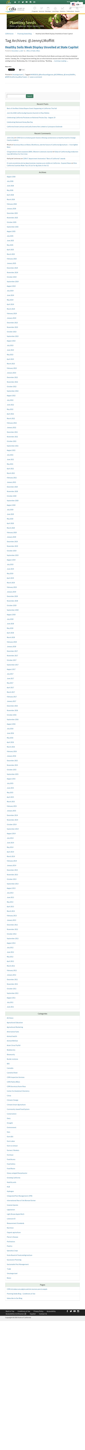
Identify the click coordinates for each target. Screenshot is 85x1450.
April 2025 (10, 249)
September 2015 (12, 774)
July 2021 (10, 455)
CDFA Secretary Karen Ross (16, 1086)
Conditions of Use (24, 1311)
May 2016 (10, 738)
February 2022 (12, 423)
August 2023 (11, 341)
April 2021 (10, 468)
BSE (8, 1064)
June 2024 (10, 295)
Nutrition (10, 1228)
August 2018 (11, 614)
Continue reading (61, 61)
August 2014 (11, 833)
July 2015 (10, 783)
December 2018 (12, 596)
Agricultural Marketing (15, 1027)
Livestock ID (11, 1219)
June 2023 (10, 350)
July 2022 (10, 400)
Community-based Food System (18, 1109)
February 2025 (12, 259)
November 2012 (12, 929)
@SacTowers (22, 77)
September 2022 (12, 391)
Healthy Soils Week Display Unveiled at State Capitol (41, 47)
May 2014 (10, 847)
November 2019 (12, 546)
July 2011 (10, 1002)
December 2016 (12, 706)
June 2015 (10, 788)
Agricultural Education (15, 1022)
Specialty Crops (12, 1251)
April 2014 (10, 852)
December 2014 (12, 815)
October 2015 (11, 769)
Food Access (11, 1159)
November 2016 (12, 710)
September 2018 (12, 610)
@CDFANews (58, 74)
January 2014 (11, 865)
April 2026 (10, 195)
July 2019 (10, 564)
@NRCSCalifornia (11, 77)
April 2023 (10, 359)
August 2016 (11, 724)
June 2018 (10, 624)
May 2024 (10, 300)
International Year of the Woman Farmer (21, 1200)
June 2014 (10, 843)
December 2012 (12, 925)
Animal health (12, 1036)
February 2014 (12, 861)
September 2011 (12, 993)
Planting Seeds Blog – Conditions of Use (21, 1294)
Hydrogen (10, 1191)
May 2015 (10, 792)
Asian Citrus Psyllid (13, 1045)
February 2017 (12, 697)
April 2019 (10, 578)
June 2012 (10, 952)
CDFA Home (9, 34)
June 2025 (10, 240)
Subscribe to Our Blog (14, 1298)
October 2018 (11, 605)
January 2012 (11, 975)
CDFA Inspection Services (15, 1077)
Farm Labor (11, 1141)
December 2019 (12, 541)
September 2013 (12, 884)
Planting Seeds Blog (24, 34)
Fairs (8, 1132)
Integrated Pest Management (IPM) (19, 1196)
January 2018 (11, 646)
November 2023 (12, 327)
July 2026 (10, 181)
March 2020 (11, 528)
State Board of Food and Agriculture (19, 1255)
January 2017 (11, 701)
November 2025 (12, 218)
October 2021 (11, 441)
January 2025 (11, 263)
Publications (70, 11)
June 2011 (10, 1007)
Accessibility (51, 1311)
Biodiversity (11, 1050)
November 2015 (12, 765)
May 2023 (10, 354)
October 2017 (11, 660)
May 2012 (10, 957)
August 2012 (11, 943)
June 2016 (10, 733)
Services (41, 11)
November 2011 (12, 984)
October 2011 (11, 989)
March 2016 (11, 747)
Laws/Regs (55, 11)
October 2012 (11, 934)
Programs (35, 11)
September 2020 (12, 500)
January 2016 (11, 756)
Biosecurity (11, 1054)
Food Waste (11, 1168)
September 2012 (12, 938)
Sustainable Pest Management (18, 1264)
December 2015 (12, 760)
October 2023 (11, 332)
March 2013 (11, 911)
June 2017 (10, 678)
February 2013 (12, 915)
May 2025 (10, 245)
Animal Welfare (12, 1041)
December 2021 (12, 432)
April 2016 (10, 742)
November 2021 (12, 437)
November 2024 (12, 272)
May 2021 (10, 464)
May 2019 (10, 573)
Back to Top (10, 1311)
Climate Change (12, 1100)
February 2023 (12, 368)
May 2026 (10, 190)
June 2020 (10, 514)
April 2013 (10, 906)
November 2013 (12, 874)
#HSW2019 (34, 74)
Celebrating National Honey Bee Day (20, 122)
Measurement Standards (15, 1223)
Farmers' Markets (13, 1150)
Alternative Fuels (13, 1032)
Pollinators (11, 1241)
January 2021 (11, 482)
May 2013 (10, 902)
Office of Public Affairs (33, 51)
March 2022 (11, 418)
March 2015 (11, 801)
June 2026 (10, 186)
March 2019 (11, 583)
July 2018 (10, 619)
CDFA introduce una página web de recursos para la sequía (27, 1289)
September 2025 (12, 227)
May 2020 (10, 519)
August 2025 (11, 231)
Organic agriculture (14, 1232)
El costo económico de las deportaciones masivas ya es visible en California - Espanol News (39, 163)
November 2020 (12, 491)
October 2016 (11, 715)
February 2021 (12, 478)
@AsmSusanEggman (46, 74)
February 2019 (12, 587)
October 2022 (11, 386)
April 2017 (10, 687)
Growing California (13, 1178)
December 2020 (12, 487)
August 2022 (11, 395)
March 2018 (11, 637)
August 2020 (11, 505)
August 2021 (11, 450)
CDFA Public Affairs (13, 1082)
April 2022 (10, 414)
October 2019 (11, 551)
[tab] (78, 1)
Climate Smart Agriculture (16, 1105)
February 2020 (12, 532)
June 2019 (10, 569)
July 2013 (10, 893)
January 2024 (11, 318)
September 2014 (12, 829)
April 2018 (10, 633)
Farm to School (12, 1146)
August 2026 (11, 177)
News (68, 2)
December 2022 (12, 377)
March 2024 (11, 309)
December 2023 (12, 323)
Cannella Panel (12, 1073)
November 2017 (12, 655)
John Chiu (10, 138)
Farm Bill (10, 1136)
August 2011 (11, 998)
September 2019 (12, 555)
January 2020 (11, 537)
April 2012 (10, 961)
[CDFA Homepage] (10, 8)
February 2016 (12, 751)
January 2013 (11, 920)
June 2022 (10, 405)
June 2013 (10, 897)
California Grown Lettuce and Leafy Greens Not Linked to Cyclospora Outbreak (34, 126)
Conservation (11, 1114)
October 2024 (11, 277)
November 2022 (12, 382)
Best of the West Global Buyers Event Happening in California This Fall (32, 108)
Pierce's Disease (12, 1237)
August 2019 (11, 560)
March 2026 (11, 199)
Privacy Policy (38, 1311)
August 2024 (11, 286)
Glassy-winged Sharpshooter (17, 1173)
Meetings (48, 11)
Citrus (9, 1095)
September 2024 (12, 281)
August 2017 (11, 669)
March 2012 (11, 966)
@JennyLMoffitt (69, 74)
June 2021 (10, 459)
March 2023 (11, 363)
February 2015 (12, 806)
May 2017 (10, 683)
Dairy (8, 1118)
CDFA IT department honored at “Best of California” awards (44, 158)
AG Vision (10, 1018)
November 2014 (12, 820)
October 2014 (11, 824)
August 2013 (11, 888)
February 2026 (12, 204)
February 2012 (12, 970)
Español (33, 1314)
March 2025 (11, 254)
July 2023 (10, 345)
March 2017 (11, 692)
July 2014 (10, 838)
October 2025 (11, 222)
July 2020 (10, 509)
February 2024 (12, 313)
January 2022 (11, 427)
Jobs (73, 2)
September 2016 (12, 719)
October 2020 (11, 496)
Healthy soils (11, 1182)
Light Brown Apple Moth (15, 1214)
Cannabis (10, 1068)
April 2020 (10, 523)
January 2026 (11, 208)
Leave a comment (36, 77)
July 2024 (10, 291)
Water (9, 1278)
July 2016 (10, 728)
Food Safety (11, 1164)
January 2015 (11, 811)
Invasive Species (12, 1205)
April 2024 (10, 304)
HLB (8, 1187)
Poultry (9, 1246)
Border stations (12, 1059)
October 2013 (11, 879)
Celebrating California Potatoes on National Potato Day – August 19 (31, 117)
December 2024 (12, 268)
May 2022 (10, 409)
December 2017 (12, 651)
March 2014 (11, 856)
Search (77, 11)
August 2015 (11, 779)
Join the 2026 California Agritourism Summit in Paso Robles (28, 113)
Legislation (11, 1210)
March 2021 (11, 473)
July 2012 (10, 947)
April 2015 (10, 797)
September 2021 (12, 446)
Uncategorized (17, 74)
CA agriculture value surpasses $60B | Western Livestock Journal (29, 152)
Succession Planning (14, 1260)
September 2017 (12, 665)
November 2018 (12, 601)
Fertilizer (10, 1155)
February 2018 (12, 642)
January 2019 (11, 592)
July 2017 (10, 674)
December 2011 (12, 979)
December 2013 (12, 870)
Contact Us (43, 1314)
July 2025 (10, 236)
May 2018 (10, 628)
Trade (9, 1269)
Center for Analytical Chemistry (18, 1091)
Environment (11, 1127)
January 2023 (11, 373)
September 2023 (12, 336)
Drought (10, 1123)
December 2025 (12, 213)
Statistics (63, 11)
